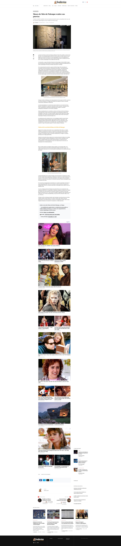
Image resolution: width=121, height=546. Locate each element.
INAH (39, 474)
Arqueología (36, 11)
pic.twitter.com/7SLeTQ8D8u (54, 214)
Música (43, 501)
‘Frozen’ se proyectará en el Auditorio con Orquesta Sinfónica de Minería (82, 461)
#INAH (46, 214)
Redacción (46, 490)
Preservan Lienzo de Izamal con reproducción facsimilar (67, 522)
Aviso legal (51, 538)
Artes (62, 501)
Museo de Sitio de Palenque (45, 474)
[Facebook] (83, 2)
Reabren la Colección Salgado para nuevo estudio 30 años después (38, 523)
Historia (64, 501)
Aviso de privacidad (60, 538)
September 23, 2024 (52, 216)
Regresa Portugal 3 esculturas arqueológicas (81, 522)
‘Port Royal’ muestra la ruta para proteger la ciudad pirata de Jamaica (53, 523)
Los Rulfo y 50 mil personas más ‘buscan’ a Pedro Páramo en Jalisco (83, 470)
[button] (33, 5)
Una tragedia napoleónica (77, 503)
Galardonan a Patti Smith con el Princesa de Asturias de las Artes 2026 (83, 453)
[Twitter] (85, 2)
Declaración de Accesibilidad (68, 539)
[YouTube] (87, 2)
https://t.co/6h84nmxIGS (49, 212)
